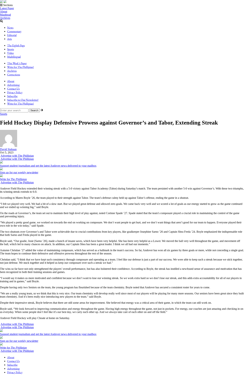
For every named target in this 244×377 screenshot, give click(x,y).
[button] (122, 5)
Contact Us (13, 88)
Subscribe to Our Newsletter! (22, 100)
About (3, 11)
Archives (5, 17)
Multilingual (14, 57)
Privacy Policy (15, 92)
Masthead (5, 14)
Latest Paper (7, 8)
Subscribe (12, 96)
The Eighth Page (16, 45)
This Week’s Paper (17, 63)
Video (10, 53)
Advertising (13, 85)
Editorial (12, 35)
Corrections (13, 74)
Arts (9, 39)
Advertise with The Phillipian (17, 155)
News (10, 27)
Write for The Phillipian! (20, 67)
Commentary (14, 31)
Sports (10, 49)
